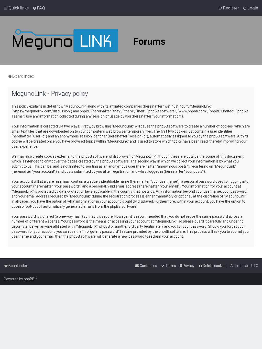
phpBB (29, 279)
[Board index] (102, 40)
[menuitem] (38, 7)
